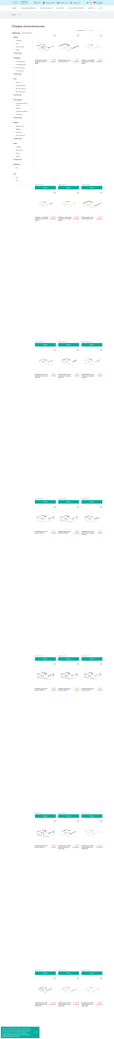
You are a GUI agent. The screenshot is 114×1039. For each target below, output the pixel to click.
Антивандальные (20, 61)
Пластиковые (19, 71)
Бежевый (18, 147)
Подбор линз (76, 3)
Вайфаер (18, 129)
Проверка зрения (50, 3)
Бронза (18, 156)
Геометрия (19, 132)
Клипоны (18, 108)
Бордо (18, 153)
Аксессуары (60, 8)
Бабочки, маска (20, 126)
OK (35, 1032)
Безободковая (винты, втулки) (22, 104)
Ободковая (19, 114)
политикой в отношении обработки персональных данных (16, 1035)
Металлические (20, 68)
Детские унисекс (21, 92)
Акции (39, 3)
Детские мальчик (21, 88)
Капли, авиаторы (20, 135)
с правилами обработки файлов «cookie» (14, 1033)
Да (17, 177)
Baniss (17, 50)
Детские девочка (21, 85)
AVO (17, 44)
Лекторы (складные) (21, 111)
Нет (17, 168)
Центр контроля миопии (76, 8)
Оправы (14, 8)
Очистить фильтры (27, 33)
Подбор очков (64, 3)
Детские (18, 82)
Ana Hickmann (20, 47)
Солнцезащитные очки (28, 8)
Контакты (91, 8)
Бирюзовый (19, 150)
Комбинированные (21, 64)
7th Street (18, 40)
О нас (100, 8)
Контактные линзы (46, 8)
